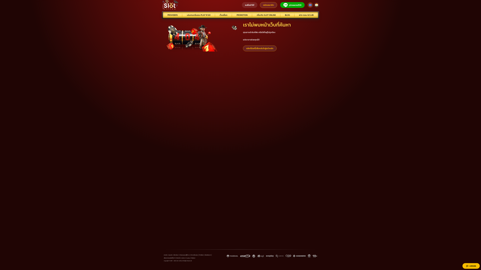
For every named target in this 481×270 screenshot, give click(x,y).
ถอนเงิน (170, 255)
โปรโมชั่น (178, 258)
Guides (188, 258)
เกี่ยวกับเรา (176, 255)
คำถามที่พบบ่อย (194, 255)
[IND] (316, 5)
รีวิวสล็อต (201, 255)
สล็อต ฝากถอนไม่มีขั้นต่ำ (169, 258)
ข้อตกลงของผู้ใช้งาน (184, 255)
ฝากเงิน (165, 255)
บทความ (183, 258)
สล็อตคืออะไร (208, 255)
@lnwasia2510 (295, 5)
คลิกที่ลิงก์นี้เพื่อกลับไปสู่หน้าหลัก (259, 48)
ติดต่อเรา (193, 258)
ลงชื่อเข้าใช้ (249, 5)
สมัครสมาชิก (268, 5)
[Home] (170, 5)
